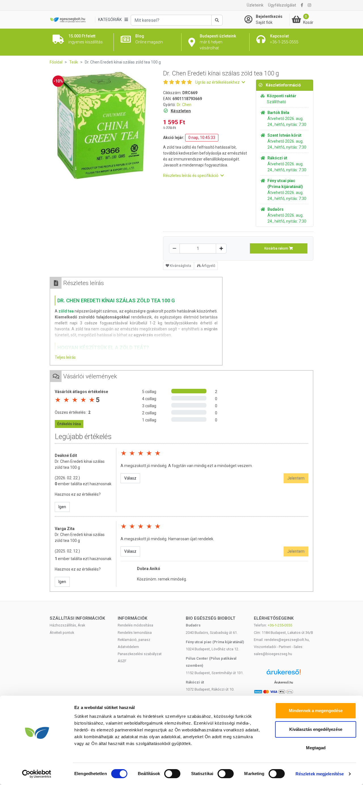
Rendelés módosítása (135, 625)
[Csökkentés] (174, 249)
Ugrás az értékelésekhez (217, 82)
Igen (62, 507)
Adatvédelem (128, 647)
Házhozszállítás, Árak (67, 625)
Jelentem (296, 478)
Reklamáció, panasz (134, 640)
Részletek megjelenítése (320, 773)
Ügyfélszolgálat (282, 5)
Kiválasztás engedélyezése (315, 729)
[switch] (172, 773)
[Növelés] (221, 249)
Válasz (130, 478)
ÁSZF (122, 661)
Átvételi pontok (62, 632)
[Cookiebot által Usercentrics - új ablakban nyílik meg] (37, 774)
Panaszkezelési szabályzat (140, 654)
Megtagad (316, 747)
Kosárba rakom (276, 248)
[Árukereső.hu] (284, 674)
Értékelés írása (69, 424)
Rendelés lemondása (135, 632)
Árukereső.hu (283, 682)
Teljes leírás (65, 357)
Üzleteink (255, 5)
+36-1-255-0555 (280, 625)
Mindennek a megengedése (316, 710)
